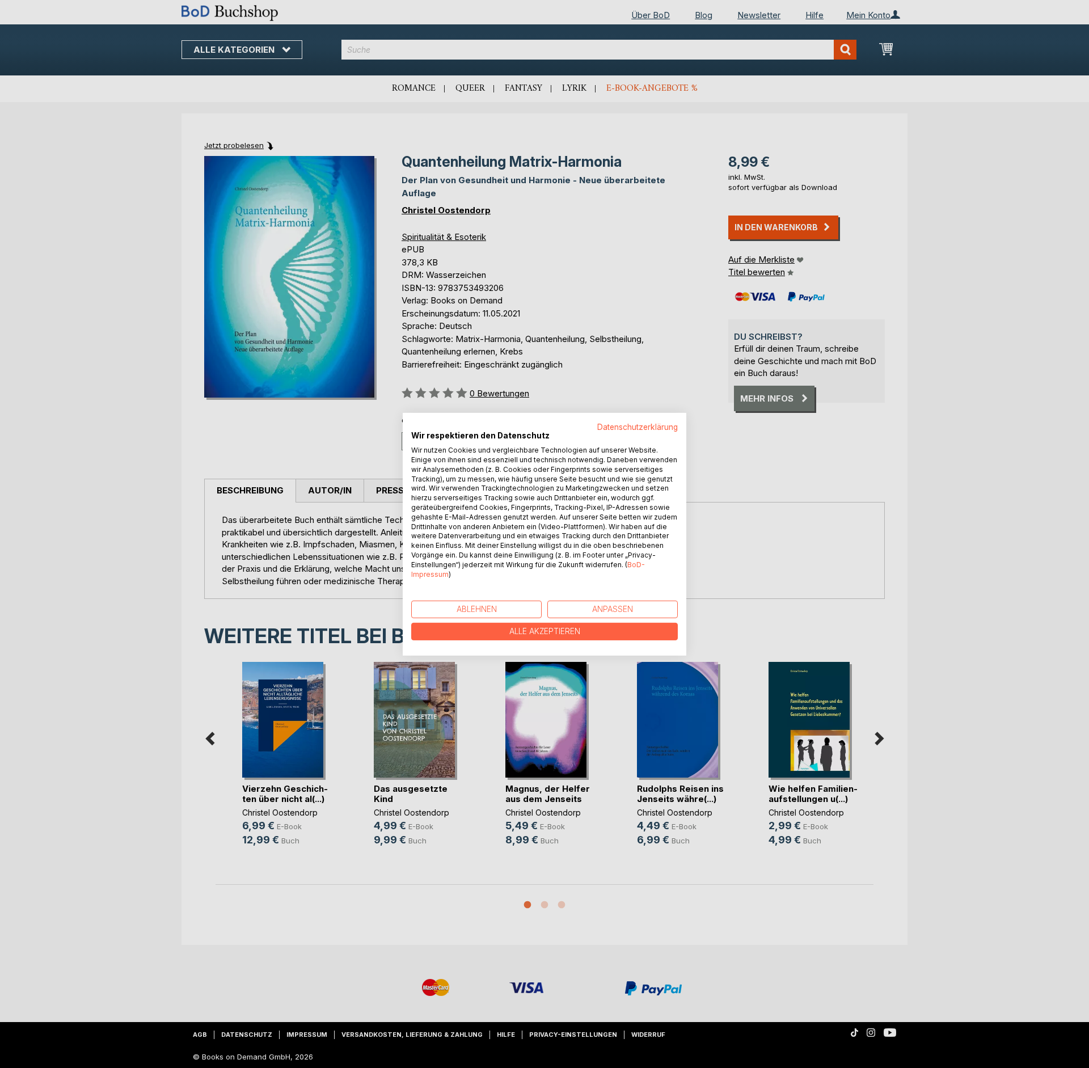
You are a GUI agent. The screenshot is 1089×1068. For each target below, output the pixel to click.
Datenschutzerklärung (637, 426)
